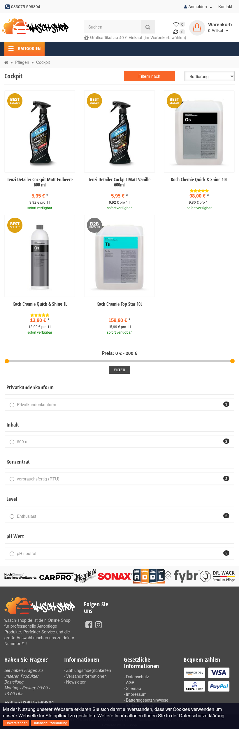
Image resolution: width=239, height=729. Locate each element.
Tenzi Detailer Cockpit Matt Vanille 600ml (119, 182)
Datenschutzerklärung (49, 722)
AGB (130, 682)
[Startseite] (6, 62)
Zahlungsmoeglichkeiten (88, 670)
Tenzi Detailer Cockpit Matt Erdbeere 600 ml (40, 182)
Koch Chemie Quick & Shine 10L (199, 179)
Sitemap (133, 688)
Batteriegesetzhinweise (147, 700)
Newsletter (76, 682)
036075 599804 (37, 702)
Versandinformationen (86, 676)
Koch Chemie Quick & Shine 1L (40, 304)
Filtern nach (149, 76)
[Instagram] (98, 624)
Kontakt (225, 6)
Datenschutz (137, 676)
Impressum (136, 694)
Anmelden (197, 6)
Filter (119, 369)
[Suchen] (147, 27)
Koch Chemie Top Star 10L (119, 304)
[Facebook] (88, 624)
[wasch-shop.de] (39, 26)
